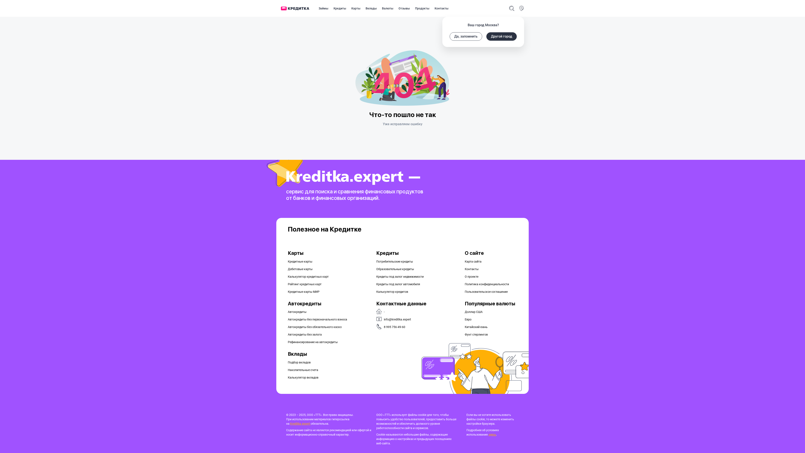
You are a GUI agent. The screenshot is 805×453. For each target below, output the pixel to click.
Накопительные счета (303, 370)
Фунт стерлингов (476, 334)
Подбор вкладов (299, 362)
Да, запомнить (466, 36)
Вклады (371, 8)
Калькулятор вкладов (303, 377)
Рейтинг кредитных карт (305, 284)
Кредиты (340, 8)
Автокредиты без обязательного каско (315, 327)
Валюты (387, 8)
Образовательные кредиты (395, 269)
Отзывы (404, 8)
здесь (492, 434)
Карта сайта (473, 261)
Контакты (441, 8)
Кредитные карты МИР (303, 291)
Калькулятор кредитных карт (308, 276)
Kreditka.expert (300, 423)
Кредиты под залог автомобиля (398, 284)
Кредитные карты (300, 261)
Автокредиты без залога (305, 334)
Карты (355, 8)
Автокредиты (297, 312)
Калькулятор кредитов (392, 291)
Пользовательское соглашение (486, 291)
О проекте (471, 276)
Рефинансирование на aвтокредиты (313, 342)
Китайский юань (476, 327)
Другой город (501, 36)
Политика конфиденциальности (487, 284)
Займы (323, 8)
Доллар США (474, 312)
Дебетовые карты (300, 269)
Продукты (422, 8)
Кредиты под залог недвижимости (400, 276)
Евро (468, 319)
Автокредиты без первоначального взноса (317, 319)
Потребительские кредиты (394, 261)
